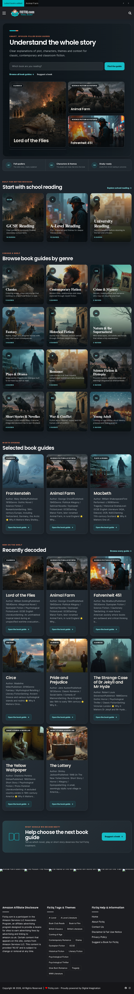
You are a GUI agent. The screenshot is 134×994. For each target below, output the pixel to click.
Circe (11, 677)
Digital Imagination (91, 988)
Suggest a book (44, 74)
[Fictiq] (26, 13)
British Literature (74, 929)
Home (95, 916)
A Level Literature (69, 918)
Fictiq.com (53, 988)
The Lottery (60, 765)
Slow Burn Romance (58, 968)
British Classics (56, 929)
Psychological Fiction (58, 957)
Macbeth (102, 493)
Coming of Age (55, 934)
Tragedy (75, 968)
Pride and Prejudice (59, 680)
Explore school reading (119, 188)
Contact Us (98, 927)
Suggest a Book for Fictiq (105, 942)
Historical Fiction (56, 951)
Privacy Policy (99, 937)
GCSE (72, 945)
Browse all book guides (21, 74)
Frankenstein (18, 493)
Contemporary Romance (60, 940)
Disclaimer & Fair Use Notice (107, 932)
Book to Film (74, 923)
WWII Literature (56, 973)
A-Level (52, 918)
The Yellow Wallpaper (16, 768)
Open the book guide (18, 527)
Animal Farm (80, 109)
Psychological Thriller (59, 962)
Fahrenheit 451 (33, 3)
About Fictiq (98, 921)
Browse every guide (121, 551)
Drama (79, 940)
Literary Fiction (76, 951)
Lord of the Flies (31, 140)
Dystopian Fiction (57, 945)
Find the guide (115, 66)
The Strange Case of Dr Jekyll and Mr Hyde (110, 682)
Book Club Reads (57, 923)
